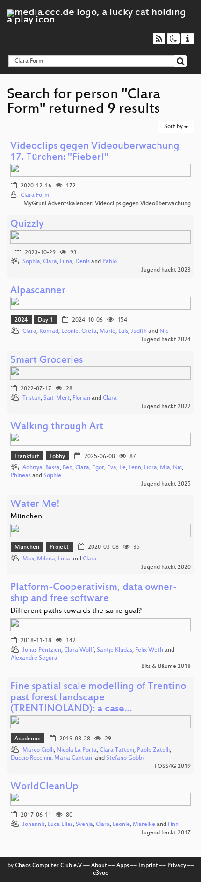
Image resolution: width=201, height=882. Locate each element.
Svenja (84, 824)
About (99, 865)
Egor (98, 468)
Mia (165, 468)
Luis (123, 331)
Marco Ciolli (38, 750)
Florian (81, 398)
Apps (122, 865)
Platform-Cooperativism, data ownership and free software (93, 593)
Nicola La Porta (77, 750)
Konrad (48, 331)
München (26, 547)
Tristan (31, 398)
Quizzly (26, 224)
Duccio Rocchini (31, 758)
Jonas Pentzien (41, 650)
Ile (122, 468)
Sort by (174, 126)
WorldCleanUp (44, 787)
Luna (66, 261)
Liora (150, 468)
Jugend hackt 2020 (166, 567)
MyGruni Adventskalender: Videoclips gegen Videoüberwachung (107, 204)
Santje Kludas (114, 650)
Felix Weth (149, 650)
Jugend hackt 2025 (166, 484)
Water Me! (35, 504)
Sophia (31, 261)
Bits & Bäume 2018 (166, 666)
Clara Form (35, 195)
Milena (46, 559)
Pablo (109, 261)
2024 (21, 320)
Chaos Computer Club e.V (48, 865)
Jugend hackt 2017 (166, 833)
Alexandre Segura (34, 658)
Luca (64, 559)
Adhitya (32, 468)
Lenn (135, 468)
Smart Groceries (46, 360)
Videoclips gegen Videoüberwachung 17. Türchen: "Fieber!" (94, 152)
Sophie (52, 476)
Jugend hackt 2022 (166, 406)
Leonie (70, 331)
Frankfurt (26, 456)
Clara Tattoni (117, 750)
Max (28, 559)
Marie (107, 331)
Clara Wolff (79, 650)
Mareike (144, 824)
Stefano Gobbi (125, 758)
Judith (139, 331)
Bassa (52, 468)
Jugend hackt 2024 (166, 340)
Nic (163, 331)
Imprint (148, 865)
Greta (89, 331)
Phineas (21, 476)
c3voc (100, 873)
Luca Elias (60, 824)
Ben (67, 468)
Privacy (176, 865)
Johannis (33, 824)
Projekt (59, 547)
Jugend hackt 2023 (166, 270)
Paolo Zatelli (153, 750)
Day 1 (45, 320)
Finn (173, 824)
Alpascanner (37, 291)
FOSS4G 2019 (173, 766)
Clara (50, 261)
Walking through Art (56, 427)
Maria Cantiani (73, 758)
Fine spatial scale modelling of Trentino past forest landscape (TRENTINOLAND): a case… (98, 698)
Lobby (57, 456)
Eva (111, 468)
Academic (27, 739)
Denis (82, 261)
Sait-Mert (56, 398)
